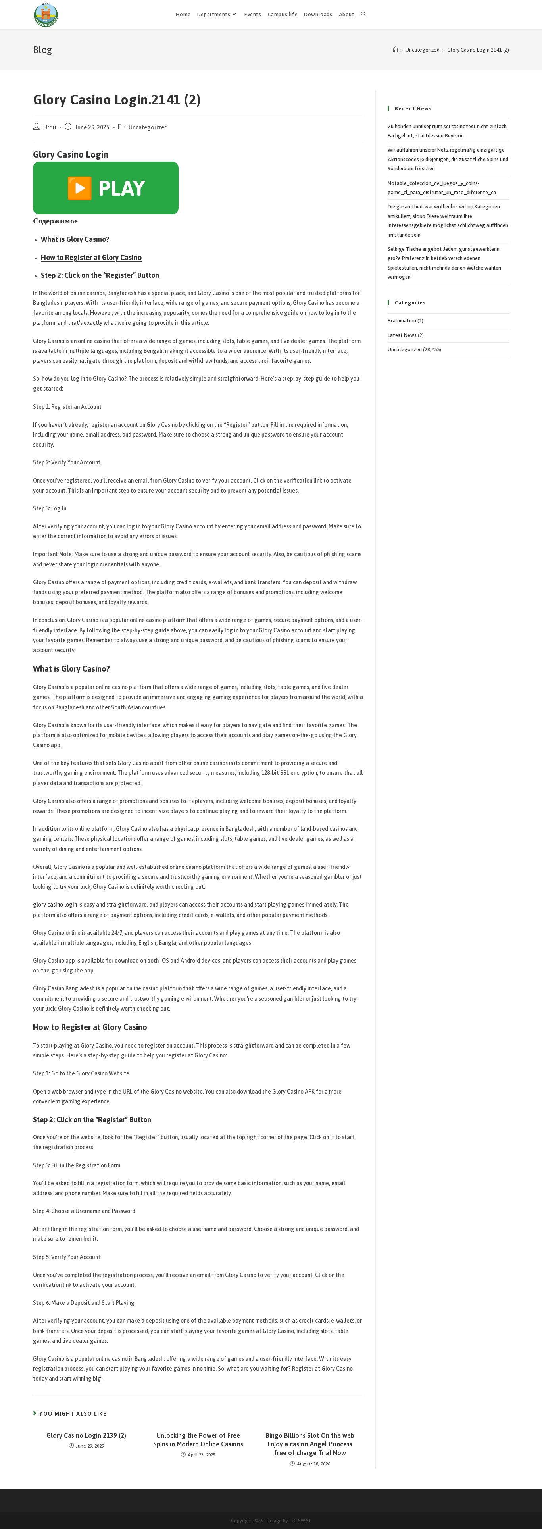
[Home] (395, 50)
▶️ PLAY (105, 188)
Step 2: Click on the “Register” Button (100, 275)
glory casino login (55, 904)
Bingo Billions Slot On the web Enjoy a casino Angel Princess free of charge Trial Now (309, 1444)
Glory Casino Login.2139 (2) (86, 1435)
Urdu (49, 127)
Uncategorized (148, 127)
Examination (402, 321)
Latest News (402, 335)
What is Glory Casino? (75, 239)
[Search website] (363, 14)
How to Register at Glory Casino (91, 257)
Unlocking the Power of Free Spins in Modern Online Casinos (198, 1440)
